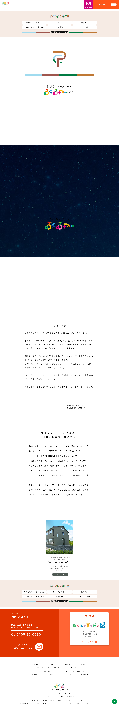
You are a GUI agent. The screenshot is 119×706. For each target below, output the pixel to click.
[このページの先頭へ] (114, 701)
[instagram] (88, 4)
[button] (106, 4)
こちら (29, 648)
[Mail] (39, 647)
